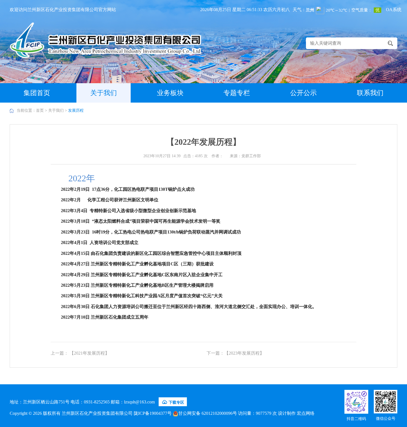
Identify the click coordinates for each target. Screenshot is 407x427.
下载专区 (172, 402)
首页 (40, 110)
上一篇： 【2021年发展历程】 (80, 353)
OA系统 (393, 9)
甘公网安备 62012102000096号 (207, 413)
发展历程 (76, 110)
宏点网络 (306, 413)
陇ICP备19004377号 (153, 413)
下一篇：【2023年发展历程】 (235, 353)
